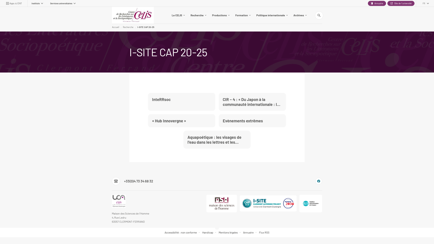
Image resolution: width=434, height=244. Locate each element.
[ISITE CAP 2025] (268, 203)
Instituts (36, 3)
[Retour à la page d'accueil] (133, 15)
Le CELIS (177, 15)
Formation (241, 15)
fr (424, 3)
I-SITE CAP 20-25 (145, 27)
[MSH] (221, 203)
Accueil (115, 27)
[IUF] (310, 203)
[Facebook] (318, 181)
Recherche (197, 15)
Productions (219, 15)
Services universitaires (61, 3)
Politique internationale (270, 15)
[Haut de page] (26, 234)
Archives (298, 15)
